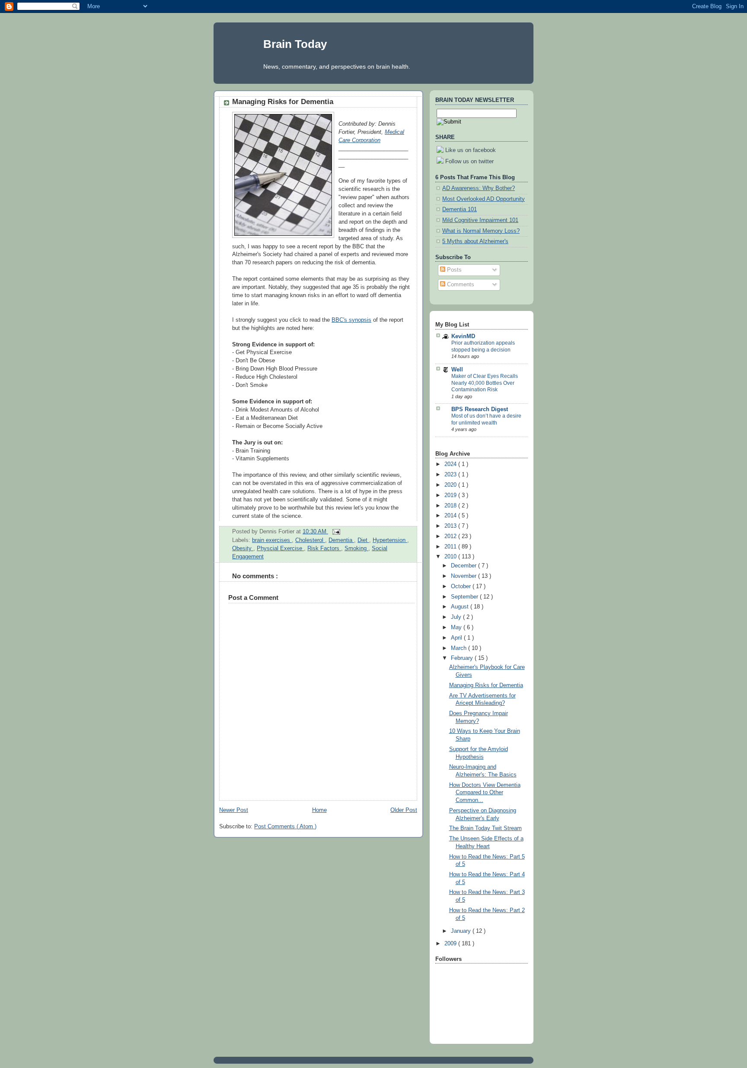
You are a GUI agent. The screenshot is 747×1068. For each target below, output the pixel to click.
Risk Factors (324, 548)
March (459, 648)
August (460, 607)
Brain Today (295, 44)
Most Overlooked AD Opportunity (483, 199)
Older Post (403, 810)
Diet (363, 540)
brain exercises (272, 540)
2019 (451, 495)
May (457, 627)
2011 (451, 547)
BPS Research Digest (479, 409)
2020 (451, 485)
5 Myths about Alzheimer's (475, 241)
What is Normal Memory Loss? (481, 231)
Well (457, 370)
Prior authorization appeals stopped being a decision (483, 346)
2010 (451, 557)
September (465, 597)
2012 (451, 536)
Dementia (341, 540)
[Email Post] (335, 532)
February (463, 658)
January (461, 931)
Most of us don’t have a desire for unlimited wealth (486, 419)
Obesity (242, 548)
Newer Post (233, 810)
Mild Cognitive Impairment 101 (480, 220)
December (464, 566)
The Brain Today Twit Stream (485, 828)
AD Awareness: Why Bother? (478, 188)
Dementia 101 (459, 209)
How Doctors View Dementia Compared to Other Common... (484, 792)
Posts (453, 270)
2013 (451, 526)
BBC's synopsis (351, 320)
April (457, 638)
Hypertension (390, 540)
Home (319, 810)
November (464, 576)
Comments (459, 285)
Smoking (356, 548)
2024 (451, 464)
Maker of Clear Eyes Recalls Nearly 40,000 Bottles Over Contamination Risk (484, 383)
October (461, 586)
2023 (451, 475)
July (457, 617)
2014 (451, 516)
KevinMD (463, 336)
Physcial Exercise (280, 548)
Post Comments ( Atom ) (285, 827)
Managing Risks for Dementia (282, 102)
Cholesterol (310, 540)
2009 (451, 944)
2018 (451, 506)
